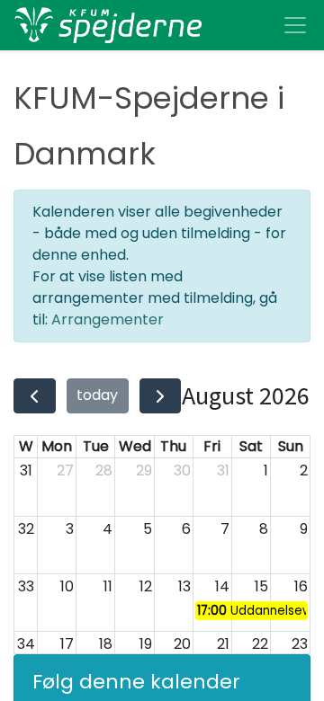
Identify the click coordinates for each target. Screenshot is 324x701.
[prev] (35, 395)
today (97, 395)
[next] (161, 395)
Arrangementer (107, 319)
